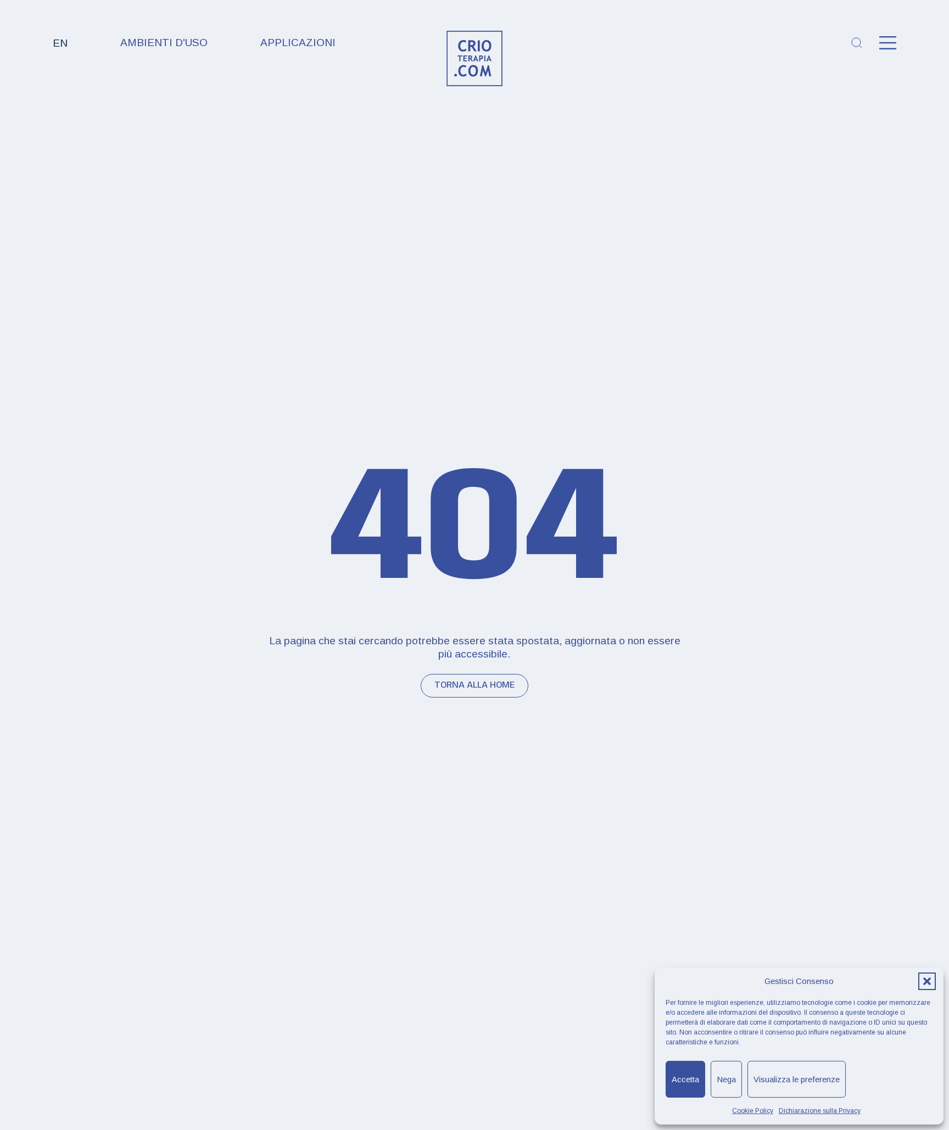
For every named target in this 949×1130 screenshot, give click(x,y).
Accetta (685, 1079)
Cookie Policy (752, 1111)
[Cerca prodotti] (856, 42)
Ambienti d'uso (164, 42)
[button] (927, 981)
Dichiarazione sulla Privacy (820, 1111)
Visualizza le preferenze (796, 1079)
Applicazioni (298, 42)
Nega (726, 1079)
